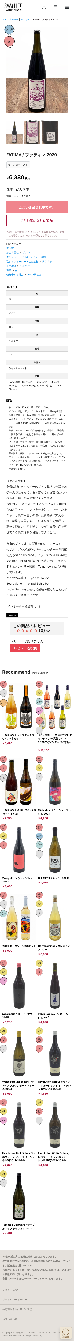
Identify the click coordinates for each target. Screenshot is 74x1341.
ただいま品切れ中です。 (37, 207)
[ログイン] (44, 7)
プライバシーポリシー (14, 1299)
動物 (43, 257)
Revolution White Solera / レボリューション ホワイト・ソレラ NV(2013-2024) (54, 1157)
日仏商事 (47, 261)
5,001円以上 (34, 274)
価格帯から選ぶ (15, 274)
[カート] (55, 7)
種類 (9, 270)
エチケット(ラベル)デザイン (22, 257)
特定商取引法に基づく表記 (17, 1309)
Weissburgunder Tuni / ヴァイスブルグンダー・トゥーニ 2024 (18, 1085)
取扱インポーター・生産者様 (22, 261)
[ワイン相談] (66, 1333)
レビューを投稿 (25, 648)
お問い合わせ (9, 1319)
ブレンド (27, 252)
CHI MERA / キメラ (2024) (53, 878)
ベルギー (25, 19)
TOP (4, 19)
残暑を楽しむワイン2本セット (19, 945)
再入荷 (10, 248)
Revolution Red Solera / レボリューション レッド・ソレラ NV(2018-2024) (54, 1085)
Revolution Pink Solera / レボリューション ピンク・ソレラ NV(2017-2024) (18, 1157)
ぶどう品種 (12, 252)
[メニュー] (67, 7)
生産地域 (14, 19)
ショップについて (12, 1289)
